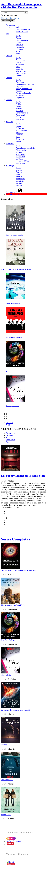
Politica (19, 91)
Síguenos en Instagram (15, 194)
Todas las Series (22, 32)
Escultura (19, 45)
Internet (19, 183)
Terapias (19, 141)
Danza (18, 42)
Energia (19, 170)
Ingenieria (20, 181)
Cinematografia (22, 40)
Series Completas (15, 539)
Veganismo (20, 97)
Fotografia (20, 47)
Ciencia (9, 56)
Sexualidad (20, 139)
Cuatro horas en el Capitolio (14, 235)
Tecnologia (10, 165)
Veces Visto (10, 440)
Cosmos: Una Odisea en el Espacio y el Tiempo (19, 570)
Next (8, 425)
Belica (18, 117)
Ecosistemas (20, 155)
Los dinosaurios (7, 780)
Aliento (8, 371)
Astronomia (20, 60)
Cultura (9, 78)
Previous (9, 423)
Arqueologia (20, 115)
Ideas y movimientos (24, 89)
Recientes (9, 435)
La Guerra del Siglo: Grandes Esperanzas (18, 269)
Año (7, 442)
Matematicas (20, 71)
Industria (19, 176)
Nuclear (19, 185)
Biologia (19, 62)
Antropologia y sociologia (26, 84)
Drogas (18, 126)
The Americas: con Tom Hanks (13, 605)
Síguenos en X (12, 192)
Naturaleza (10, 144)
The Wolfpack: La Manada (14, 337)
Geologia (19, 69)
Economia (20, 64)
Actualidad (20, 82)
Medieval (19, 108)
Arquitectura (20, 38)
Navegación (10, 25)
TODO (18, 36)
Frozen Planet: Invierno (13, 303)
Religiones (20, 95)
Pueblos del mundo (23, 93)
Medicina (9, 122)
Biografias (20, 119)
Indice (18, 27)
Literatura (19, 49)
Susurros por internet (12, 406)
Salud (18, 137)
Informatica (20, 179)
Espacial (19, 172)
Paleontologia (21, 73)
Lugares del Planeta (23, 161)
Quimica (19, 75)
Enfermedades (21, 130)
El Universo (20, 157)
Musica (18, 51)
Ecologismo (20, 152)
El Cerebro (20, 128)
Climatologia (21, 150)
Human (4, 745)
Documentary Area (10, 18)
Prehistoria (20, 104)
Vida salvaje (20, 163)
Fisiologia (19, 133)
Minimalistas (6, 815)
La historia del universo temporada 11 (15, 710)
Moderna (19, 111)
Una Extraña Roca (8, 640)
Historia (9, 100)
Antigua (19, 106)
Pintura (18, 53)
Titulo (8, 437)
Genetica (19, 135)
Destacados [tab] (10, 433)
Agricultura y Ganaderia (25, 148)
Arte (7, 34)
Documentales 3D (23, 29)
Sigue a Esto (6, 675)
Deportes (19, 86)
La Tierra (19, 159)
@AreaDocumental (14, 841)
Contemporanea (22, 113)
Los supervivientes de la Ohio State (23, 475)
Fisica (18, 67)
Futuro (18, 174)
